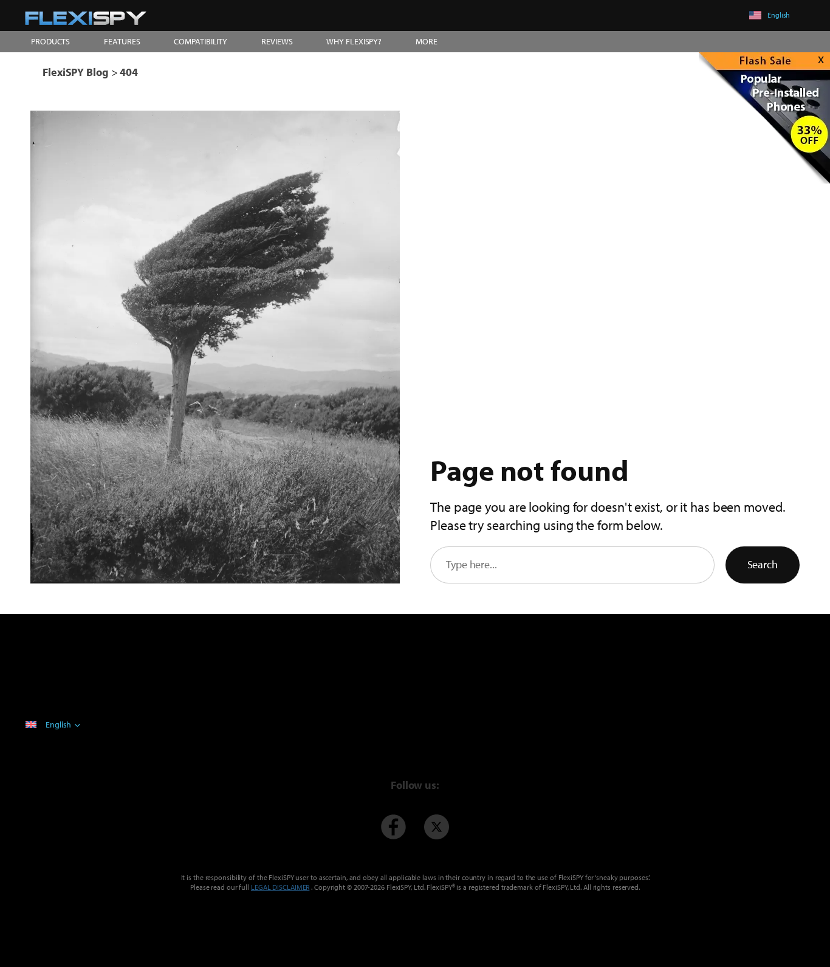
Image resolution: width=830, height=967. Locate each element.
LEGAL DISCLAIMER (280, 887)
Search (762, 564)
